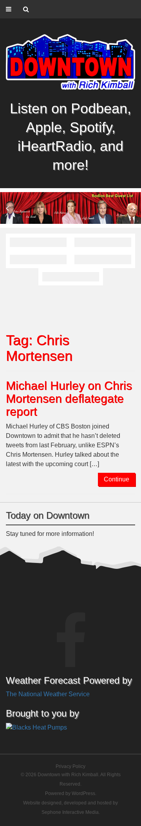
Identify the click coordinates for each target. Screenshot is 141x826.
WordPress (83, 793)
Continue (116, 479)
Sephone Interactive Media (70, 812)
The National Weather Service (48, 694)
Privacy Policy (70, 766)
